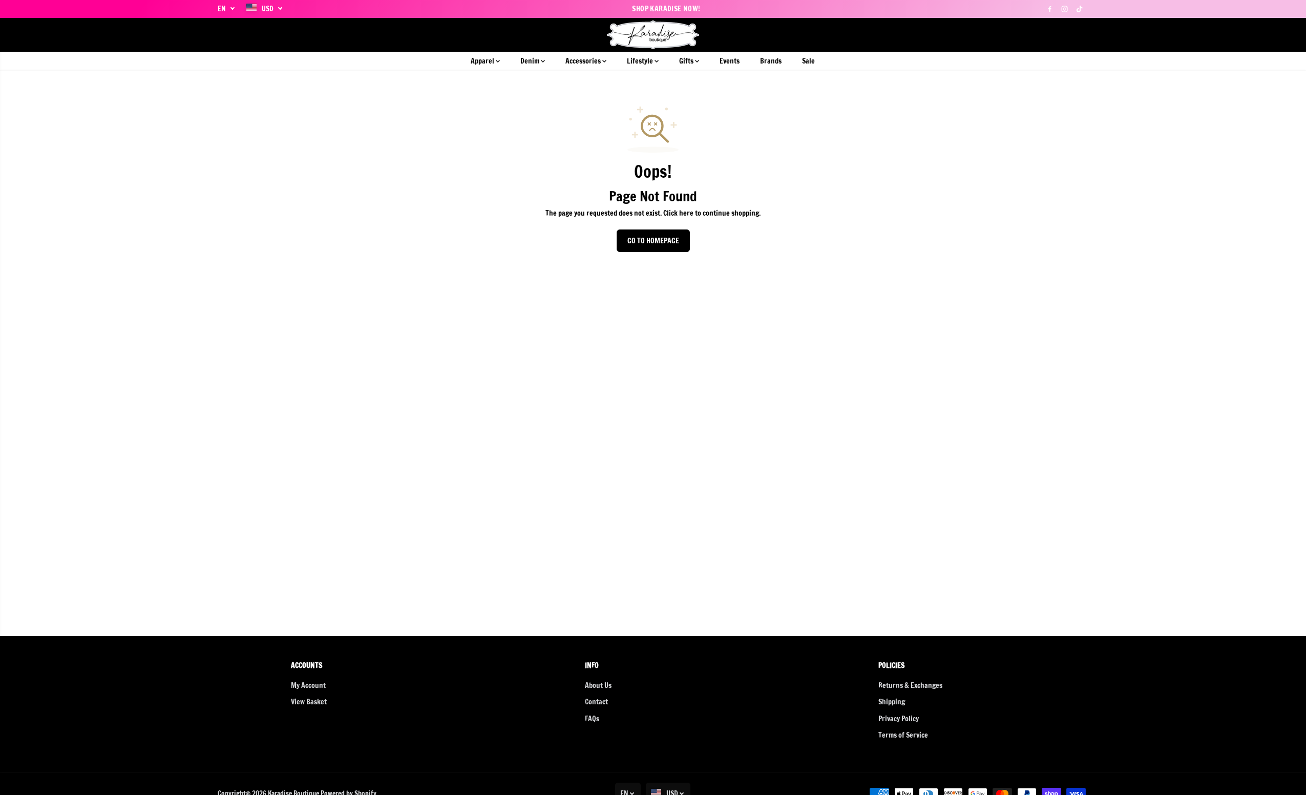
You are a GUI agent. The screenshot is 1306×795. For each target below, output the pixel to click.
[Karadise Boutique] (653, 35)
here (686, 213)
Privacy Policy (898, 719)
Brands (771, 61)
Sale (808, 61)
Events (730, 61)
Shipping (891, 702)
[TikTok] (1079, 9)
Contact (596, 702)
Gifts (687, 61)
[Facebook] (1050, 9)
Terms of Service (903, 735)
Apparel (483, 61)
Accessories (583, 61)
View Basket (309, 702)
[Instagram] (1065, 9)
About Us (598, 685)
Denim (530, 61)
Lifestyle (641, 61)
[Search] (1046, 35)
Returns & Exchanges (910, 685)
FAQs (592, 719)
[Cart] (1080, 35)
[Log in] (1063, 35)
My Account (308, 685)
